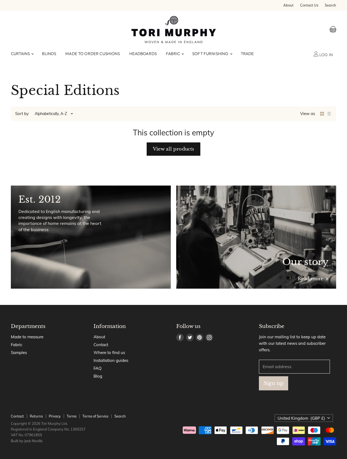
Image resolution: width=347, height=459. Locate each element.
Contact (101, 344)
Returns (36, 416)
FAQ (98, 368)
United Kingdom (301, 418)
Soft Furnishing (210, 53)
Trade (247, 53)
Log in (326, 54)
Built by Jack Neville (27, 441)
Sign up (274, 383)
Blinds (49, 53)
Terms (71, 416)
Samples (19, 352)
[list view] (329, 113)
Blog (98, 376)
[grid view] (322, 113)
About (288, 5)
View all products (173, 149)
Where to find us (109, 352)
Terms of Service (95, 416)
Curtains (21, 53)
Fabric (173, 53)
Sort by (22, 113)
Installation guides (111, 360)
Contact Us (309, 5)
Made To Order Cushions (92, 53)
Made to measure (27, 336)
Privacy (55, 416)
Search (330, 5)
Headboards (143, 53)
